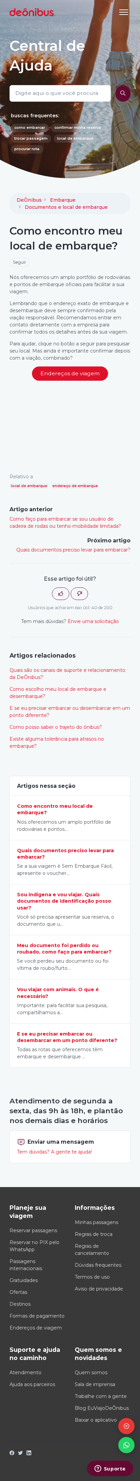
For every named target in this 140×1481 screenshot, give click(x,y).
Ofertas (18, 1292)
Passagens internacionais (26, 1265)
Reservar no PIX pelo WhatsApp (34, 1246)
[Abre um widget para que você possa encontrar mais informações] (110, 1469)
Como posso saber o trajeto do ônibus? (56, 727)
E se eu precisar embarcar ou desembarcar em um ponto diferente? (70, 711)
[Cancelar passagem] (126, 1426)
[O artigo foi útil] (60, 593)
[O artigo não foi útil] (79, 593)
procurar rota (26, 149)
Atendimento (25, 1372)
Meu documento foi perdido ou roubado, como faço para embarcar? (64, 948)
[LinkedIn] (29, 1453)
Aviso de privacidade (99, 1289)
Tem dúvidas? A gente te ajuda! (54, 1152)
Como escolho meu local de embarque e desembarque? (58, 692)
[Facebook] (12, 1453)
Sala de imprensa (95, 1384)
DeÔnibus (29, 200)
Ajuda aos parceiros (32, 1384)
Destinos (20, 1304)
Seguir (19, 262)
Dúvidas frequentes (98, 1265)
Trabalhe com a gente (101, 1396)
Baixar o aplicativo (96, 1420)
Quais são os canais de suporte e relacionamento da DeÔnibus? (67, 673)
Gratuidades (24, 1280)
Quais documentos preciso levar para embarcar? (73, 550)
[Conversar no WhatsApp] (126, 1445)
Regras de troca (93, 1234)
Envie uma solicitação (93, 621)
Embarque (62, 200)
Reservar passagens (33, 1230)
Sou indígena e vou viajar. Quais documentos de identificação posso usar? (64, 901)
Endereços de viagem (36, 1328)
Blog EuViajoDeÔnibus (102, 1408)
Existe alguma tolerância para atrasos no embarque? (57, 742)
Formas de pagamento (37, 1316)
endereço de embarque (75, 486)
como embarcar (29, 127)
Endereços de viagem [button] (70, 373)
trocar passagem (31, 138)
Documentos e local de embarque (66, 207)
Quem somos (91, 1372)
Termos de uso (92, 1277)
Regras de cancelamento (92, 1249)
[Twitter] (20, 1453)
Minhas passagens (96, 1222)
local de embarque (75, 138)
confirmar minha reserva (77, 127)
